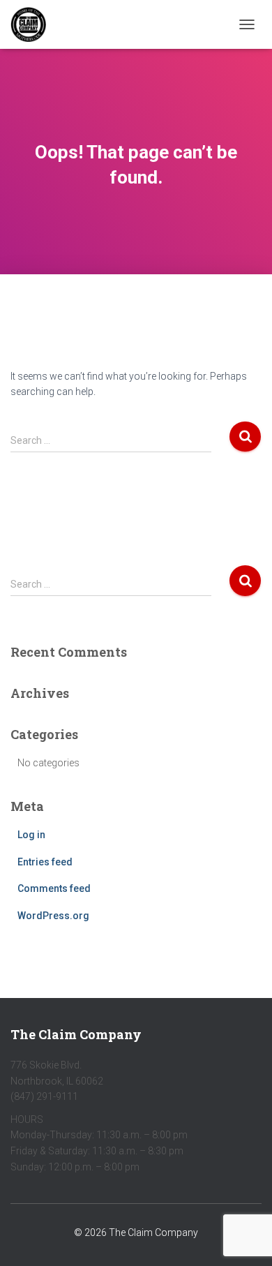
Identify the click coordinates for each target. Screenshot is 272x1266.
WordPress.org (53, 915)
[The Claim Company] (33, 24)
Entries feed (45, 861)
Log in (31, 834)
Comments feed (54, 888)
